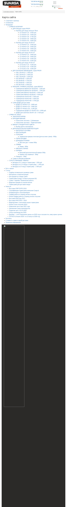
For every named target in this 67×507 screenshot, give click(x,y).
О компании (9, 22)
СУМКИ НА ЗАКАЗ (15, 114)
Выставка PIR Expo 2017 (17, 198)
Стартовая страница (8, 11)
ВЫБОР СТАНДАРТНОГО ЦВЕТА (23, 124)
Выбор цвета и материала (24, 126)
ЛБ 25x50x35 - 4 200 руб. (24, 82)
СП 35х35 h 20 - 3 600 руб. (28, 34)
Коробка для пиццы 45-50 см (25, 62)
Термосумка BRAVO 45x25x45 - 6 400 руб (29, 92)
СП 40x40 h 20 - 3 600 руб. (28, 46)
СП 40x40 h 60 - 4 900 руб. (28, 50)
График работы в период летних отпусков (22, 194)
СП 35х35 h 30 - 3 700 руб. (28, 36)
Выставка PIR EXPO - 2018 (18, 200)
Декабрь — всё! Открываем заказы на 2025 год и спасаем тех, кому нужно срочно (35, 214)
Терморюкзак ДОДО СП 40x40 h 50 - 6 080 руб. (31, 110)
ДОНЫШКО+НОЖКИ (22, 140)
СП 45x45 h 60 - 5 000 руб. (28, 60)
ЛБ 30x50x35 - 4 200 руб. (24, 78)
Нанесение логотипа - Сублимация (27, 120)
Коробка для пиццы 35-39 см (25, 42)
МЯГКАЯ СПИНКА (22, 148)
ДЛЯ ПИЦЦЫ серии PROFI (21, 28)
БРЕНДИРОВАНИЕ (19, 118)
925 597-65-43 (35, 1)
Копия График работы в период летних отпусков (24, 196)
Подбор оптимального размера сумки (21, 172)
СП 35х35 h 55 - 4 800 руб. (28, 40)
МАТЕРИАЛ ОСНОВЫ (23, 130)
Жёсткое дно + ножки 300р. (28, 142)
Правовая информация (13, 222)
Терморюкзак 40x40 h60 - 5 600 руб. (27, 98)
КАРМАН (19, 150)
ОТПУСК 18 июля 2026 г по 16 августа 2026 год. (24, 216)
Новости (8, 186)
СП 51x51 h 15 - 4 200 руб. (28, 64)
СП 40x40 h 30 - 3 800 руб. (28, 48)
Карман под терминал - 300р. (29, 154)
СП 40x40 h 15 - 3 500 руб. (28, 44)
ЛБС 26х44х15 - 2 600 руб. (24, 74)
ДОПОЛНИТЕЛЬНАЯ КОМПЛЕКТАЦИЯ (25, 128)
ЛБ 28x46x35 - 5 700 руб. (24, 80)
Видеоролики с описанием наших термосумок (24, 202)
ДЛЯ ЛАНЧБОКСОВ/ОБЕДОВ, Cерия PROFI (27, 70)
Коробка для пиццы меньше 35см (27, 30)
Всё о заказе (10, 168)
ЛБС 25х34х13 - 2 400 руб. (24, 72)
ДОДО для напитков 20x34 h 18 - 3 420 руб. (30, 112)
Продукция (9, 24)
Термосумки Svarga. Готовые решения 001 (23, 178)
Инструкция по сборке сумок (18, 176)
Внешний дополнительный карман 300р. (33, 152)
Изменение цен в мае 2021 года (19, 206)
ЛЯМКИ (18, 144)
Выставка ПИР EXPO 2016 (18, 188)
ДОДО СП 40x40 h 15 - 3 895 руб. (26, 104)
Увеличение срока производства (19, 208)
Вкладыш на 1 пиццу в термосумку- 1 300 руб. (27, 162)
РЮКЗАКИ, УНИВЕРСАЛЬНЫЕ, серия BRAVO (28, 86)
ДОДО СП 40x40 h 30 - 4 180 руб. (26, 108)
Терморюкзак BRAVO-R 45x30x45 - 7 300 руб (30, 90)
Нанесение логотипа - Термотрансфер (28, 122)
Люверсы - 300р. (21, 156)
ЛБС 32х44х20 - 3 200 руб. (24, 76)
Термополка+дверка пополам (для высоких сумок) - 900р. (38, 136)
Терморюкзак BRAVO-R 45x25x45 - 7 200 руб (30, 88)
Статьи (8, 170)
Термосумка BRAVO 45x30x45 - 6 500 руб (29, 94)
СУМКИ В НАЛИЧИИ (16, 26)
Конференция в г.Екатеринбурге (19, 192)
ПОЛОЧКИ (19, 134)
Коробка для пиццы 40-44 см (25, 52)
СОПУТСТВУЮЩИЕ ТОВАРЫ (18, 160)
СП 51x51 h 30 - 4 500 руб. (28, 68)
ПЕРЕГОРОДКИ (21, 138)
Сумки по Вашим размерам (21, 158)
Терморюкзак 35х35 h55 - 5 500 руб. (27, 96)
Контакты (9, 218)
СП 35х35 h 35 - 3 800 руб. (28, 38)
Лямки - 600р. (24, 146)
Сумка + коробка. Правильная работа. (21, 180)
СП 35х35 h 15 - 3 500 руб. (28, 32)
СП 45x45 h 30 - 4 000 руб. (28, 58)
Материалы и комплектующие (18, 174)
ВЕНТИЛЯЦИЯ (21, 132)
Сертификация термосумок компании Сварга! (24, 190)
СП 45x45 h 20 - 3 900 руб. (28, 56)
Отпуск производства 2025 (17, 212)
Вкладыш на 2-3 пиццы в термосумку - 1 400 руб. (28, 164)
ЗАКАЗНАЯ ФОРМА (19, 116)
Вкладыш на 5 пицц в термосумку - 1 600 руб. (27, 166)
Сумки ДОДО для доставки (21, 102)
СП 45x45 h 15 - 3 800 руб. (28, 54)
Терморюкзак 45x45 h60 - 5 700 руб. (27, 100)
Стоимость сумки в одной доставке (17, 220)
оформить (60, 8)
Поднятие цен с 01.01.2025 (18, 210)
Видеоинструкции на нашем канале (20, 182)
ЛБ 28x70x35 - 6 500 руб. (24, 84)
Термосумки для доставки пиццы (19, 184)
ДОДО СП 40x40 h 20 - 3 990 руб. (26, 106)
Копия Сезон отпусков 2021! (18, 204)
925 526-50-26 (35, 4)
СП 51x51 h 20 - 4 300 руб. (28, 66)
